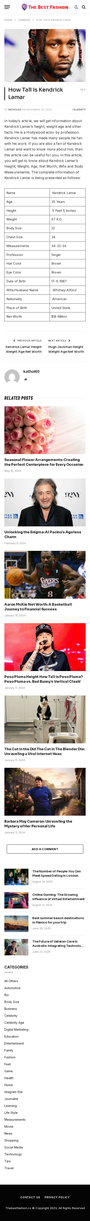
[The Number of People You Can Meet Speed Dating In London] (16, 877)
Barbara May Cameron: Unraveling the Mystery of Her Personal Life (38, 823)
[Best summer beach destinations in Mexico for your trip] (16, 923)
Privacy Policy (57, 1197)
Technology (13, 1154)
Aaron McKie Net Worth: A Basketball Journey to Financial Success (38, 606)
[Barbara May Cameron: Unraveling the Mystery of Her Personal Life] (45, 792)
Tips (7, 1161)
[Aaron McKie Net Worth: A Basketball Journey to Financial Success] (45, 575)
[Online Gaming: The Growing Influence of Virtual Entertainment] (16, 900)
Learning (10, 1106)
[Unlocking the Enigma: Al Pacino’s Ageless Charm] (45, 502)
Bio (6, 995)
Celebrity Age (14, 1022)
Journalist (11, 1099)
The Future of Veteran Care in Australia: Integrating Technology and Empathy (58, 946)
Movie (8, 1126)
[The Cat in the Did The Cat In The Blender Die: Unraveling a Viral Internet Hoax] (45, 719)
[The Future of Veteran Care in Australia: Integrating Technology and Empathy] (16, 947)
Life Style (11, 1112)
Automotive (12, 988)
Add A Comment (45, 849)
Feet (7, 1064)
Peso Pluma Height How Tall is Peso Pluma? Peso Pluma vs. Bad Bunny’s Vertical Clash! (43, 679)
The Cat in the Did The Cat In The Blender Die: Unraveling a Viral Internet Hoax (44, 751)
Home (8, 1085)
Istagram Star (13, 1092)
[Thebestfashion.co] (45, 7)
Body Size (11, 1002)
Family (8, 1050)
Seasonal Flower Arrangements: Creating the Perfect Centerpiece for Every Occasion (43, 462)
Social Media (13, 1147)
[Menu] (7, 7)
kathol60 (14, 109)
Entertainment (14, 1043)
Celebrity (79, 109)
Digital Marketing (16, 1029)
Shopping (11, 1140)
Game (8, 1071)
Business (10, 1009)
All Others (11, 981)
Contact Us (30, 1197)
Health (9, 1078)
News (8, 1133)
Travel (9, 1168)
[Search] (83, 7)
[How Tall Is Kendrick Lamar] (45, 55)
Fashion (10, 1057)
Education (11, 1036)
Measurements (15, 1119)
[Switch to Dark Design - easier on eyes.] (76, 7)
